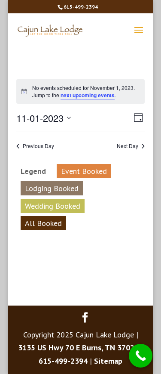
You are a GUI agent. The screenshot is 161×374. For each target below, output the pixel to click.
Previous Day (38, 145)
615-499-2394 (81, 6)
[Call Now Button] (140, 356)
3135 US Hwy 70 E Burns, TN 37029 (78, 347)
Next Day (127, 145)
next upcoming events (88, 95)
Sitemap (108, 361)
